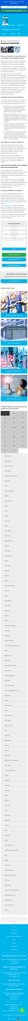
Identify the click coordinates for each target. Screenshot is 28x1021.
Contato (12, 34)
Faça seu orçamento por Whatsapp (14, 10)
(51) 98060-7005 (14, 1008)
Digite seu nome (14, 226)
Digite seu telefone (14, 234)
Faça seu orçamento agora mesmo (14, 7)
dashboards (21, 25)
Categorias (9, 41)
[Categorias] (19, 34)
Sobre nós (11, 25)
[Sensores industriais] (4, 49)
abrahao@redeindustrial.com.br (14, 1004)
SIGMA (4, 34)
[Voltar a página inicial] (14, 18)
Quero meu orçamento (14, 280)
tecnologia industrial (7, 205)
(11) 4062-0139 (14, 1006)
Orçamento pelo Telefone (14, 259)
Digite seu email (14, 230)
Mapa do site (14, 949)
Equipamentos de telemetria (11, 29)
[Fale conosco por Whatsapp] (22, 1010)
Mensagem (14, 238)
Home (3, 25)
